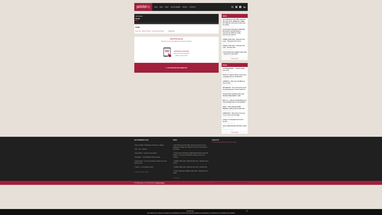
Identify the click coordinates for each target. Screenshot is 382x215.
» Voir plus (176, 178)
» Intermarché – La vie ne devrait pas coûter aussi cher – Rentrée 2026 (151, 162)
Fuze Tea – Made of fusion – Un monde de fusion (149, 31)
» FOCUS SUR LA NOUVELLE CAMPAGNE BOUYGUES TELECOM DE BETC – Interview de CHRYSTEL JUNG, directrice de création (190, 155)
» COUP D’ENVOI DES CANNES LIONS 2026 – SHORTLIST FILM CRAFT (190, 172)
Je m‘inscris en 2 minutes (176, 67)
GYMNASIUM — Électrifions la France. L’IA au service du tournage (234, 114)
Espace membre (175, 7)
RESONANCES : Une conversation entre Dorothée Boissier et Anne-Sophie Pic (234, 88)
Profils (184, 7)
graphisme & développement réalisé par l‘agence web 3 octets (231, 183)
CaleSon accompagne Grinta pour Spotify (233, 120)
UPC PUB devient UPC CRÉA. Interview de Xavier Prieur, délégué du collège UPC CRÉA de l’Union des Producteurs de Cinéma (234, 22)
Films (156, 7)
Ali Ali (137, 19)
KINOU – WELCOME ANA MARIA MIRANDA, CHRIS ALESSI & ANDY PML (234, 107)
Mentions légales (160, 183)
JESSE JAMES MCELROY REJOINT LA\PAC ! (235, 127)
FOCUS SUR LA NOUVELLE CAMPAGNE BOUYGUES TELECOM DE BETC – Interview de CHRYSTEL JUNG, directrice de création (234, 32)
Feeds (167, 7)
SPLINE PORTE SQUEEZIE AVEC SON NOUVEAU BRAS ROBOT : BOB (233, 95)
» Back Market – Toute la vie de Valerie (145, 153)
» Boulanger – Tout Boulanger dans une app (147, 157)
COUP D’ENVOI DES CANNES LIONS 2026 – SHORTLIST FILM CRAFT (235, 53)
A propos (192, 7)
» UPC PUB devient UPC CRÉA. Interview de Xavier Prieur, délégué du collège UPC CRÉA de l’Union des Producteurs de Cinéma (190, 147)
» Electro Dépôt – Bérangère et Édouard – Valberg (149, 145)
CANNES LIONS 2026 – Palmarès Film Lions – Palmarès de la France (234, 40)
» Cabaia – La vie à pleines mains (143, 167)
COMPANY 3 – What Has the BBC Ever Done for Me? (234, 82)
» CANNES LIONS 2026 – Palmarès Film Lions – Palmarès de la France (190, 162)
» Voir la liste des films (141, 172)
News (161, 7)
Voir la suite (234, 58)
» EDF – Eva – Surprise (140, 149)
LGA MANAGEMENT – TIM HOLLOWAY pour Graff (234, 69)
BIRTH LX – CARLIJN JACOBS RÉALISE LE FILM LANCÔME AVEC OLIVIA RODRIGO (235, 101)
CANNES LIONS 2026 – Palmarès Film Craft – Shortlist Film (234, 46)
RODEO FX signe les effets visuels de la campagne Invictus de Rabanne (234, 75)
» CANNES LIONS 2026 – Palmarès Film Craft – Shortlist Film (190, 167)
